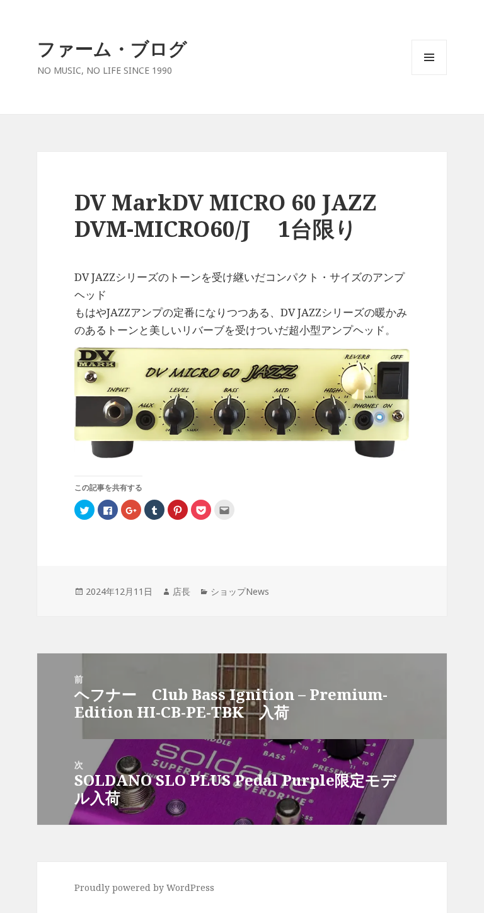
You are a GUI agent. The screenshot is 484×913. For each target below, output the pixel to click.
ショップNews (239, 591)
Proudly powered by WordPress (144, 887)
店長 (181, 591)
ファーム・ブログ (112, 48)
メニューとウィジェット (429, 74)
